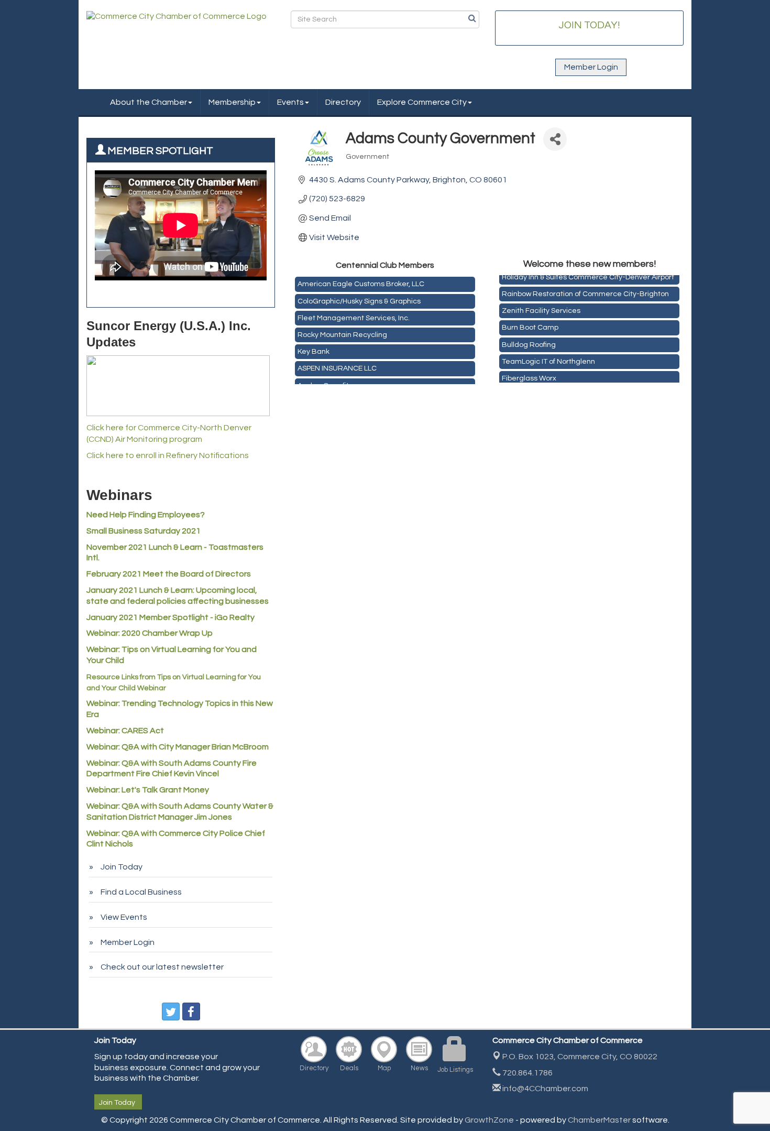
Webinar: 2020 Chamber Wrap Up (149, 633)
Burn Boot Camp (530, 323)
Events (290, 102)
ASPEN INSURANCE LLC (337, 364)
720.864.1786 (527, 1073)
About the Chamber (148, 102)
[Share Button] (555, 139)
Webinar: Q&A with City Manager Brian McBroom (177, 747)
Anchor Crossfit (323, 382)
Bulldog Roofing (529, 340)
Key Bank (313, 348)
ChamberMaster (599, 1120)
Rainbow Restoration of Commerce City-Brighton (585, 289)
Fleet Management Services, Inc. (354, 314)
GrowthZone (489, 1120)
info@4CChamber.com (544, 1088)
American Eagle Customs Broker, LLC (361, 280)
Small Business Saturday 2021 (143, 531)
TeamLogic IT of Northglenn (548, 357)
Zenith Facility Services (541, 306)
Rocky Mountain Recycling (342, 331)
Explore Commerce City (422, 102)
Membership (232, 102)
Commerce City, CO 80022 (579, 1056)
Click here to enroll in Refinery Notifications (167, 455)
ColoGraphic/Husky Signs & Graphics (359, 297)
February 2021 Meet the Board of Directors (168, 574)
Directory (343, 102)
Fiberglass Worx (529, 374)
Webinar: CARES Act (125, 730)
